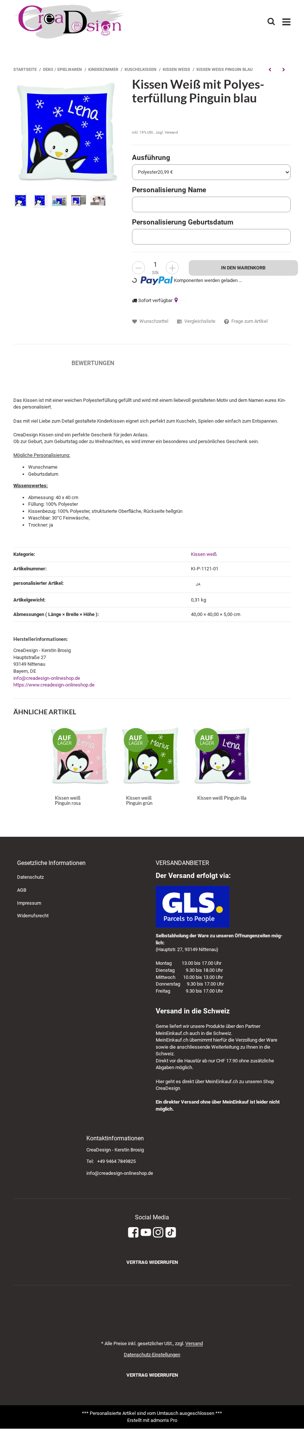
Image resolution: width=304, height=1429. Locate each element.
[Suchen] (271, 22)
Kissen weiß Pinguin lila (222, 798)
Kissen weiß (204, 554)
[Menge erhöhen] (172, 267)
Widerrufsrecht (33, 915)
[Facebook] (133, 1233)
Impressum (29, 903)
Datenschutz (30, 877)
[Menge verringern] (138, 267)
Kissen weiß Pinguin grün (139, 800)
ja (198, 584)
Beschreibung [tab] (35, 363)
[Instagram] (158, 1233)
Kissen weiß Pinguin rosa (68, 800)
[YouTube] (146, 1233)
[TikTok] (170, 1233)
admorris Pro (164, 1420)
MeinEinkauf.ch (172, 1033)
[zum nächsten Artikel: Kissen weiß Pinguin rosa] (283, 70)
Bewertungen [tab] (93, 363)
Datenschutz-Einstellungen (152, 1354)
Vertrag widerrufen (152, 1262)
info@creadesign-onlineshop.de (46, 678)
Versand (171, 132)
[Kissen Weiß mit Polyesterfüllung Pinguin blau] (69, 132)
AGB (21, 890)
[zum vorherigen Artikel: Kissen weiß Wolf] (270, 70)
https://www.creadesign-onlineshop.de (54, 685)
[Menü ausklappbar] (286, 21)
